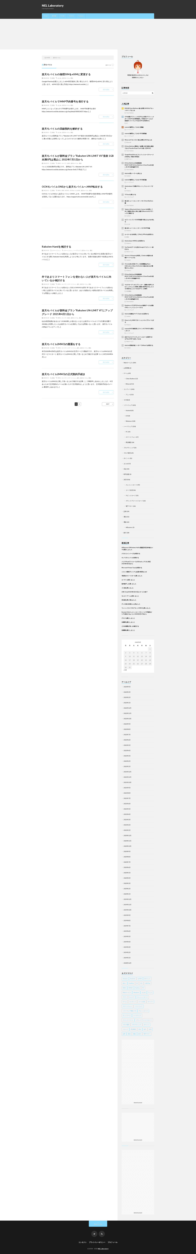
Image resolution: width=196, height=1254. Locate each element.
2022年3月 (127, 756)
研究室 (54, 16)
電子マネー (129, 159)
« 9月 (125, 670)
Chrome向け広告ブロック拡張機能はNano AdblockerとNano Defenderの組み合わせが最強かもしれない (139, 266)
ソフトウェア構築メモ (129, 1011)
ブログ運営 (127, 453)
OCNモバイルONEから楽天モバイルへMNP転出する (72, 186)
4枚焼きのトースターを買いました (132, 576)
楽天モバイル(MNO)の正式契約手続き (63, 374)
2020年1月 (127, 894)
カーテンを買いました (128, 580)
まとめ (59, 78)
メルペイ (125, 1029)
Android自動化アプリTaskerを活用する (137, 314)
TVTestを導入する (130, 194)
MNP (63, 190)
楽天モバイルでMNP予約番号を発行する (65, 101)
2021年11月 (127, 777)
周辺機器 (128, 291)
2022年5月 (127, 745)
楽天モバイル (66, 78)
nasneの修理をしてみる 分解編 (134, 127)
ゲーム (126, 373)
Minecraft (128, 142)
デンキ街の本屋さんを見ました (131, 604)
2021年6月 (127, 803)
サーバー (150, 1001)
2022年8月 (127, 729)
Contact (81, 16)
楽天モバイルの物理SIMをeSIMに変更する (66, 74)
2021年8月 (127, 793)
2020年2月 (127, 888)
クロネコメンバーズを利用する (131, 553)
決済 (125, 479)
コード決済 (129, 490)
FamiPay (131, 983)
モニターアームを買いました (130, 596)
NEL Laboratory (52, 5)
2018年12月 (127, 963)
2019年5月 (127, 936)
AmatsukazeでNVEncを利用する (135, 241)
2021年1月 (127, 830)
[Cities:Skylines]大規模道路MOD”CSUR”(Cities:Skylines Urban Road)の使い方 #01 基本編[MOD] (139, 165)
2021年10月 (127, 782)
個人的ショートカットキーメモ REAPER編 (137, 228)
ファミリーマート (128, 1020)
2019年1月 (127, 958)
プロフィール (112, 1242)
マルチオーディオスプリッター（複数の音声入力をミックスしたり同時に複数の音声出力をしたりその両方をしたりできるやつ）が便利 (139, 286)
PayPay (137, 988)
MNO (59, 163)
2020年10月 (127, 846)
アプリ (125, 997)
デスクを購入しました (128, 618)
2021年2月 (127, 825)
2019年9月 (127, 915)
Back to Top (98, 1224)
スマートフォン (56, 250)
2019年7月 (127, 926)
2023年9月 (127, 687)
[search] (152, 93)
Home (46, 16)
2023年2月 (127, 697)
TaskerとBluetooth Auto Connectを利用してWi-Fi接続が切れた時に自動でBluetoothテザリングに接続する (139, 211)
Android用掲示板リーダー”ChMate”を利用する (139, 345)
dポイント (147, 978)
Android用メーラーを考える (133, 173)
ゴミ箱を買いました (128, 588)
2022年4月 (127, 750)
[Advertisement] (98, 34)
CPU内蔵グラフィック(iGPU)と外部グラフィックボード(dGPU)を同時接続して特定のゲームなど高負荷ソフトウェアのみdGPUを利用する (139, 118)
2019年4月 (127, 942)
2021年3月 (127, 819)
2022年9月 (127, 724)
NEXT (108, 404)
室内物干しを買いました (129, 584)
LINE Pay (147, 983)
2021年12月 (127, 772)
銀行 (125, 533)
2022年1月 (127, 766)
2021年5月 (127, 809)
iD (137, 983)
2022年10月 (127, 718)
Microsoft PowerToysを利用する (132, 567)
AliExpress (129, 527)
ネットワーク (127, 1015)
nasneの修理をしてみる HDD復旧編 (135, 180)
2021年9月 (127, 788)
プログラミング (129, 448)
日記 (125, 469)
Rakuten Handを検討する (56, 246)
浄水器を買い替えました (129, 600)
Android (128, 175)
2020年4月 (127, 878)
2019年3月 (127, 947)
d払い (124, 983)
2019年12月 (127, 899)
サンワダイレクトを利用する (130, 557)
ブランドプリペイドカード (134, 501)
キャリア (64, 163)
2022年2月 (127, 761)
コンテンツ (127, 389)
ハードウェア (77, 250)
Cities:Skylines (130, 112)
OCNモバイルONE (75, 190)
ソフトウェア (130, 197)
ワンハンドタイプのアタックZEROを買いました (136, 608)
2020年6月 (127, 867)
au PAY (140, 978)
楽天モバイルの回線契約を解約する (62, 128)
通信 (53, 78)
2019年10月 (127, 910)
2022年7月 (127, 734)
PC (127, 123)
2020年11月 (127, 841)
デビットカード (131, 495)
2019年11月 (127, 904)
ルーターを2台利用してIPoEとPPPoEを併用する (139, 234)
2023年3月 (127, 692)
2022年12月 (127, 708)
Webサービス (129, 251)
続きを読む (106, 89)
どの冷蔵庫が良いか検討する (130, 626)
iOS (127, 416)
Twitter (71, 16)
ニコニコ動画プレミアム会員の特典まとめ (134, 572)
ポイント (126, 458)
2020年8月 (127, 857)
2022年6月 (127, 740)
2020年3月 (127, 883)
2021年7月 (127, 798)
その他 (126, 400)
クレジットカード (131, 485)
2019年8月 (127, 920)
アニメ (128, 394)
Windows (128, 190)
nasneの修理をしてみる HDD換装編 (135, 133)
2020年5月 (127, 873)
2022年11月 (127, 713)
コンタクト (83, 1242)
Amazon (125, 978)
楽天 (68, 163)
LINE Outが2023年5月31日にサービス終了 (135, 592)
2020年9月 (127, 851)
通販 (125, 522)
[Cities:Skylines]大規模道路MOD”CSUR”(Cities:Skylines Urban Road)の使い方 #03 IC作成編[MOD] (139, 276)
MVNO (67, 190)
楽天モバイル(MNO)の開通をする (61, 344)
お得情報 (126, 368)
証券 (125, 511)
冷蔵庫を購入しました (128, 622)
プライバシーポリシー (97, 1242)
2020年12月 (127, 835)
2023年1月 (127, 703)
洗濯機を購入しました (128, 630)
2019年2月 (127, 952)
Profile (63, 16)
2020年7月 (127, 862)
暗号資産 (126, 474)
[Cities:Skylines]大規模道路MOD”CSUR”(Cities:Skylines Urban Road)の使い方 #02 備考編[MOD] (139, 297)
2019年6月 (127, 931)
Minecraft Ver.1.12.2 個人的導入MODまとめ (138, 140)
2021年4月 (127, 814)
